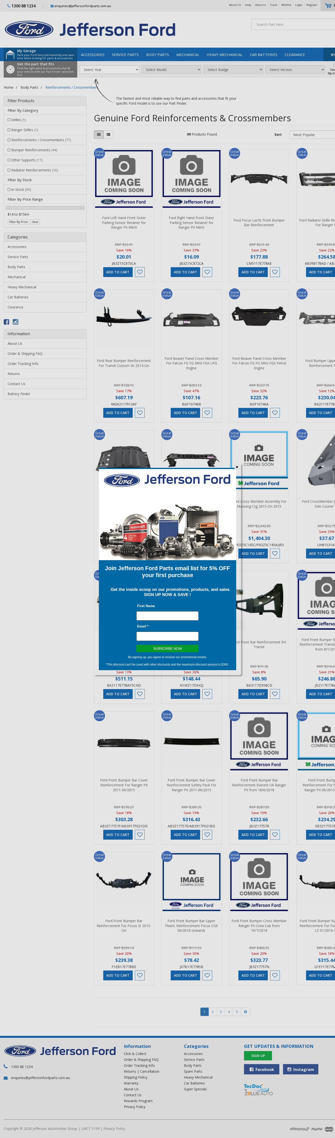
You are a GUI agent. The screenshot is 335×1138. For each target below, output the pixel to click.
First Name (146, 606)
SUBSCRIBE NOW (167, 649)
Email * (142, 626)
